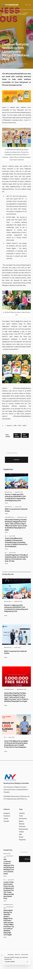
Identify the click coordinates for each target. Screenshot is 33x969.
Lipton (19, 13)
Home (3, 13)
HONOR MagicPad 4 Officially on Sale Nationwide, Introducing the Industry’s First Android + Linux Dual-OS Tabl (16, 558)
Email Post (9, 425)
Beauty (21, 821)
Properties (22, 839)
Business (21, 824)
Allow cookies (10, 961)
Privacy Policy (24, 954)
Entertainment (23, 829)
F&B (9, 13)
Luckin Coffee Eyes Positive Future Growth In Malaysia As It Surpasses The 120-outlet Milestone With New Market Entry (9, 890)
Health (21, 837)
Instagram (7, 813)
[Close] (27, 961)
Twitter (6, 818)
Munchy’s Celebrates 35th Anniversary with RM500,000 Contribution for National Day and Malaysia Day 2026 (15, 497)
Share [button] (3, 63)
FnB (14, 13)
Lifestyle (22, 813)
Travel (21, 816)
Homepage (11, 954)
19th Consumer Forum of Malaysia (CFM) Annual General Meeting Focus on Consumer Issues (9, 866)
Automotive (23, 818)
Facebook (7, 816)
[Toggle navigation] (29, 5)
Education (22, 826)
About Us (17, 954)
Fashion (21, 831)
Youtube (6, 821)
